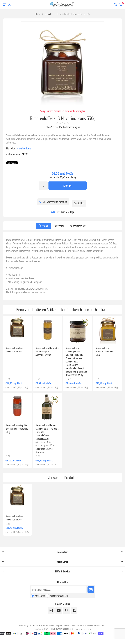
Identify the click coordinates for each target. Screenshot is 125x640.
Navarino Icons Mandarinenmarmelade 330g (106, 351)
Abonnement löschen (59, 595)
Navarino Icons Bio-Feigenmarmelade (14, 349)
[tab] (43, 226)
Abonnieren (40, 595)
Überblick (43, 226)
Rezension (59, 226)
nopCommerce (34, 625)
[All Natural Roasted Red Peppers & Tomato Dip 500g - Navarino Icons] (17, 407)
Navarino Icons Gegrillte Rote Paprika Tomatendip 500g (16, 429)
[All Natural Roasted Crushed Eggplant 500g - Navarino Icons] (47, 330)
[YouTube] (58, 610)
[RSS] (74, 610)
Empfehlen (79, 203)
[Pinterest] (66, 610)
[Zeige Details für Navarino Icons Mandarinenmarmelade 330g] (107, 330)
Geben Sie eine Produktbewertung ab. (62, 127)
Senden (91, 589)
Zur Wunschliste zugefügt (55, 202)
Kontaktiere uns (78, 226)
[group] (77, 330)
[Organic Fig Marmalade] (17, 330)
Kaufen (67, 185)
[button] (76, 342)
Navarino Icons (24, 148)
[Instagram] (51, 610)
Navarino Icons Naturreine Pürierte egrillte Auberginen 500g (47, 351)
